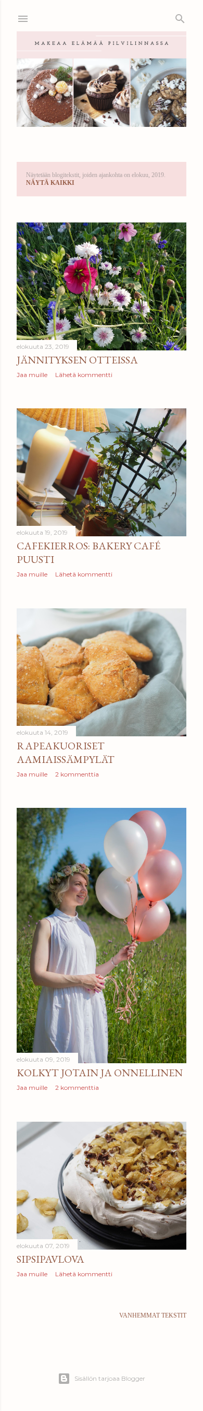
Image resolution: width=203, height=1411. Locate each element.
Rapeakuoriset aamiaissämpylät (66, 752)
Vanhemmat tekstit (152, 1315)
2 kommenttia (77, 774)
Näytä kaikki (50, 182)
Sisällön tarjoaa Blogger (109, 1378)
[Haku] (180, 16)
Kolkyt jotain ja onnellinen (100, 1072)
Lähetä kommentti (83, 375)
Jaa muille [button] (32, 375)
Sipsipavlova (50, 1259)
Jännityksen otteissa (77, 360)
